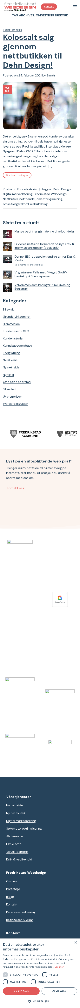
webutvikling (39, 204)
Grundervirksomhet (16, 317)
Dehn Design (62, 189)
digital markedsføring (17, 194)
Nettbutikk (10, 199)
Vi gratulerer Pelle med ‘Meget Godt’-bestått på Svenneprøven (41, 274)
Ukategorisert (13, 397)
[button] (40, 1001)
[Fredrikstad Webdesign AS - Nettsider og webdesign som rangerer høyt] (20, 7)
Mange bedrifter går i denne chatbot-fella (44, 231)
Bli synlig (9, 309)
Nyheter (8, 375)
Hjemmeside (11, 324)
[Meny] (74, 6)
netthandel (27, 199)
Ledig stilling (11, 353)
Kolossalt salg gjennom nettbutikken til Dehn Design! (32, 51)
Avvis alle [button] (59, 991)
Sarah (51, 75)
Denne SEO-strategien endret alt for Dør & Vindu (45, 258)
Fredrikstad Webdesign (50, 194)
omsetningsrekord (16, 204)
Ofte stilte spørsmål (17, 382)
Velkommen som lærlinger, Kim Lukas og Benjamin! (42, 286)
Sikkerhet (9, 389)
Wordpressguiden (15, 404)
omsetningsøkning (49, 199)
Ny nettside (11, 367)
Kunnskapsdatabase (17, 346)
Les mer (59, 966)
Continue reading (17, 175)
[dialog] (40, 973)
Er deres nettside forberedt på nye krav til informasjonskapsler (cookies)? (44, 245)
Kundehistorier (12, 30)
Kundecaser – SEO (16, 331)
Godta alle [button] (21, 991)
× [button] (75, 942)
